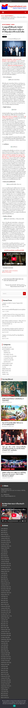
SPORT (3, 372)
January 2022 (4, 608)
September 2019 (5, 662)
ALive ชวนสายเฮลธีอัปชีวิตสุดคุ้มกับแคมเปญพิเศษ (13, 309)
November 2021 (5, 612)
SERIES (13, 24)
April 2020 (3, 649)
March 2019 (4, 674)
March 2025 (4, 534)
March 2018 (4, 697)
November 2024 (5, 542)
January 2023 (4, 585)
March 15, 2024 (5, 402)
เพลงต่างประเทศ (7, 360)
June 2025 (3, 528)
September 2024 (5, 546)
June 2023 (3, 575)
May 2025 (3, 530)
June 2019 (3, 668)
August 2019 (4, 664)
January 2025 (4, 538)
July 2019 (3, 666)
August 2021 (4, 618)
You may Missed (7, 379)
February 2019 (4, 676)
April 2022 (3, 602)
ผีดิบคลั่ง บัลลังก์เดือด (6, 272)
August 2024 (4, 548)
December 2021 (4, 610)
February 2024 (4, 559)
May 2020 (3, 647)
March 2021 (4, 627)
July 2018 (3, 689)
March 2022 (4, 604)
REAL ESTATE (5, 370)
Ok (14, 705)
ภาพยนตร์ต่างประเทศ (9, 356)
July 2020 (3, 643)
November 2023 (5, 565)
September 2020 (5, 639)
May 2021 (3, 623)
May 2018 (3, 693)
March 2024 (4, 557)
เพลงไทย (6, 361)
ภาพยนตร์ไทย (7, 358)
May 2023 (3, 577)
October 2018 (4, 684)
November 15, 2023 (6, 426)
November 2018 (5, 682)
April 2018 (3, 695)
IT (2, 367)
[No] (26, 703)
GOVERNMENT (5, 365)
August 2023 (4, 571)
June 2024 (3, 552)
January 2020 (4, 654)
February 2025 (4, 536)
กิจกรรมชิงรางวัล (7, 354)
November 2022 (5, 588)
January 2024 (4, 561)
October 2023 (4, 567)
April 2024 (3, 555)
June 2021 (3, 621)
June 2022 (3, 598)
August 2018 (4, 688)
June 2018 (3, 691)
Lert (10, 34)
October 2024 (4, 544)
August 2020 (4, 641)
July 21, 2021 (5, 34)
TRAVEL (4, 374)
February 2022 (4, 606)
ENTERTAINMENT (6, 24)
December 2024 (4, 540)
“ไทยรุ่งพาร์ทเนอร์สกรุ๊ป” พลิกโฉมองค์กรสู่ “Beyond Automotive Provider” (14, 285)
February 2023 (4, 583)
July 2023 (3, 573)
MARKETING (5, 369)
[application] (14, 515)
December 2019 (4, 656)
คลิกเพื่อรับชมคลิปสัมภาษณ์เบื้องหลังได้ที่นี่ (14, 250)
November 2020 (5, 635)
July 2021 (3, 620)
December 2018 (4, 680)
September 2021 (5, 616)
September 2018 (5, 686)
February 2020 (4, 653)
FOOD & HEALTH (6, 363)
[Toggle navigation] (3, 12)
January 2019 (4, 678)
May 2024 (3, 554)
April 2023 (3, 579)
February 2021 (4, 629)
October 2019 (4, 660)
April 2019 (3, 672)
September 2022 (5, 592)
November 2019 (5, 658)
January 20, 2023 (6, 477)
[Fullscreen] (25, 521)
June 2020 (3, 645)
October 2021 (4, 614)
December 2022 (4, 587)
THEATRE (6, 352)
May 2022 (3, 600)
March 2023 (4, 581)
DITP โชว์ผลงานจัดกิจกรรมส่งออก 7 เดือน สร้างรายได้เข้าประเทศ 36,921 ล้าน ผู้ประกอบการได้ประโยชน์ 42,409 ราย (14, 322)
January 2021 (4, 631)
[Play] (3, 521)
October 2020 (4, 637)
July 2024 (3, 550)
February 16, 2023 (6, 452)
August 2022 (4, 594)
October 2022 (4, 590)
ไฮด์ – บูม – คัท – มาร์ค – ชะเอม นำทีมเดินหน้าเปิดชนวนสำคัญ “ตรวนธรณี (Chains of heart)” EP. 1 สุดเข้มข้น (14, 448)
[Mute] (22, 521)
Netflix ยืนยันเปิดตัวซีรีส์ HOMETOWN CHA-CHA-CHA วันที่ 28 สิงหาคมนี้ (14, 279)
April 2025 (3, 532)
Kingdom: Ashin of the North (11, 270)
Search (24, 293)
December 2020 (4, 633)
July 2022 (3, 596)
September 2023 (5, 569)
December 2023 (4, 563)
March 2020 (4, 651)
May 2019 (3, 670)
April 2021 (3, 625)
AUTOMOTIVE (5, 347)
